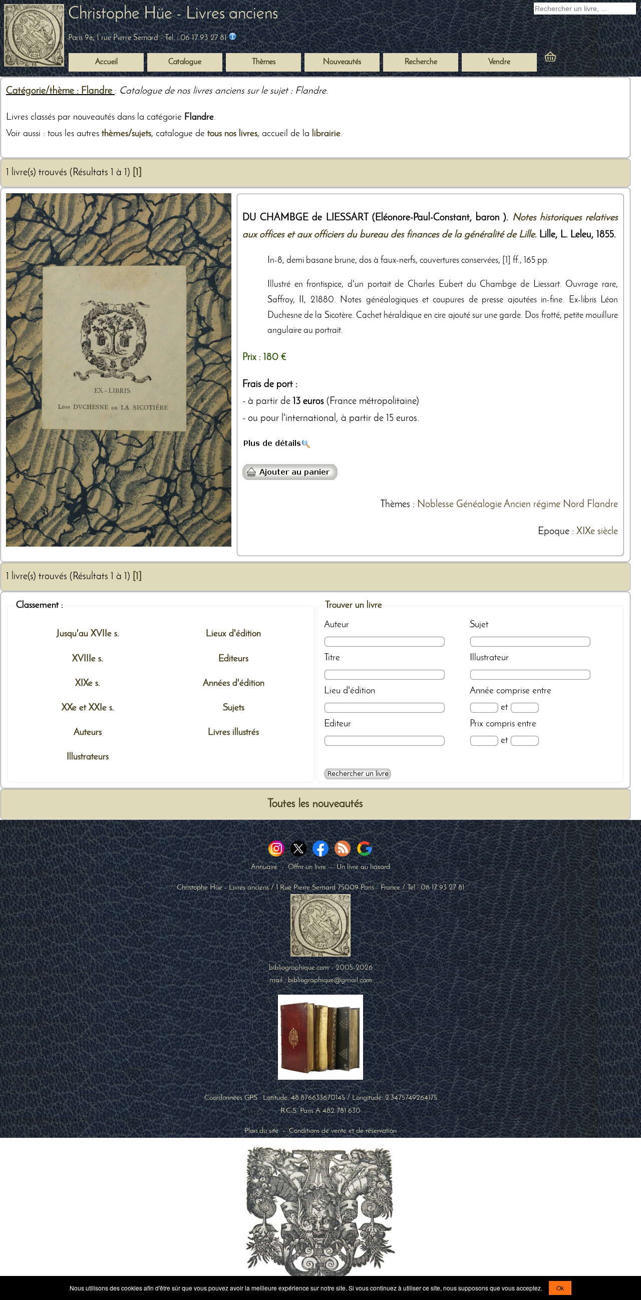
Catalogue (184, 62)
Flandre (602, 505)
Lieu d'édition (349, 691)
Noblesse (435, 505)
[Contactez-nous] (232, 38)
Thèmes (395, 505)
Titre (332, 658)
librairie (326, 134)
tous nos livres (232, 134)
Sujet (479, 625)
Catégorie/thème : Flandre (60, 91)
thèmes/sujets (126, 134)
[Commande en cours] (577, 59)
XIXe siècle (597, 532)
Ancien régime (532, 505)
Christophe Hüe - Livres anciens (173, 14)
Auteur (336, 625)
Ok (560, 1287)
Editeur (337, 724)
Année (482, 691)
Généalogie (479, 505)
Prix (476, 724)
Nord (573, 505)
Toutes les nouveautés (315, 804)
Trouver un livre (353, 605)
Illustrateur (489, 658)
